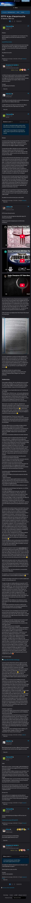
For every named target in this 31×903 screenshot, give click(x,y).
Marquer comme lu (23, 895)
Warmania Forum (11, 12)
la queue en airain (12, 65)
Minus (8, 829)
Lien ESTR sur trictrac (7, 42)
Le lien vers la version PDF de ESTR (10, 820)
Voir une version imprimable (8, 887)
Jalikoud (8, 207)
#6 (28, 740)
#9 (28, 829)
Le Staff (15, 895)
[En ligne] (18, 65)
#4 (28, 114)
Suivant (18, 21)
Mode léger (5, 895)
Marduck (9, 94)
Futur (18, 12)
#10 (28, 849)
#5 (28, 206)
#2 (28, 69)
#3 (28, 93)
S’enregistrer (25, 1)
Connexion (17, 1)
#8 (28, 808)
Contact (11, 895)
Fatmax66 (9, 26)
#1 (28, 26)
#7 (28, 756)
